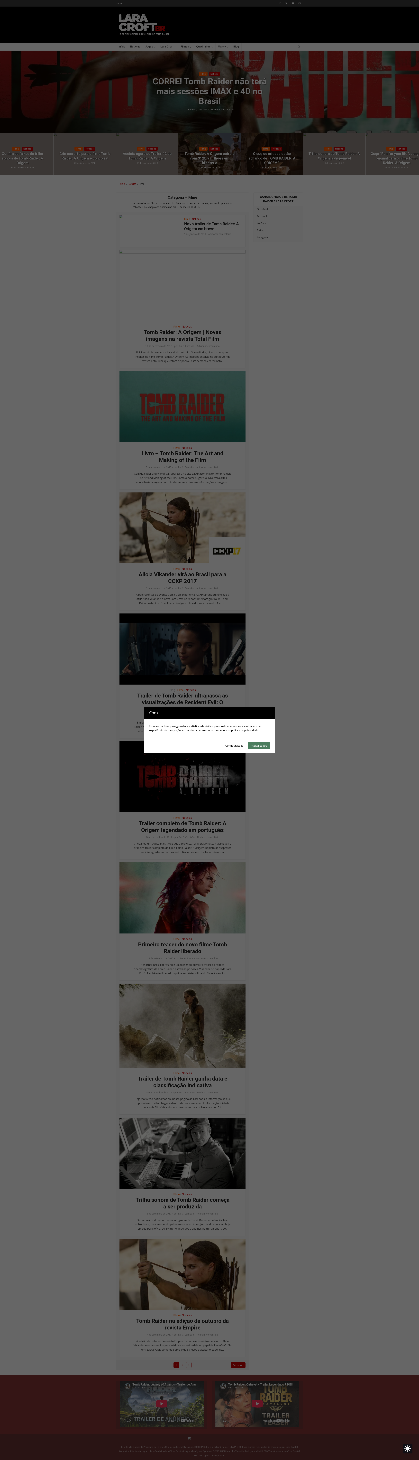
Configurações (234, 745)
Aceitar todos (259, 745)
